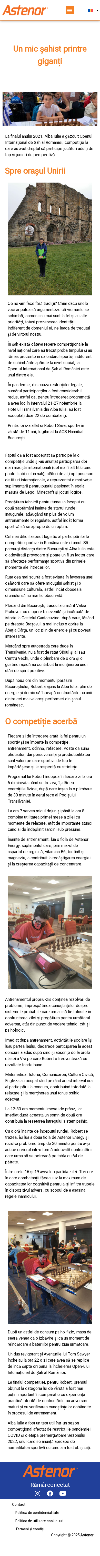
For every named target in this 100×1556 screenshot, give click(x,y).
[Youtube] (62, 1493)
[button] (70, 10)
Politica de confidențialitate (37, 1513)
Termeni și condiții (29, 1529)
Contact (18, 1504)
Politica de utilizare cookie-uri (39, 1521)
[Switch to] (93, 10)
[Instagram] (37, 1493)
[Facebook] (50, 1493)
